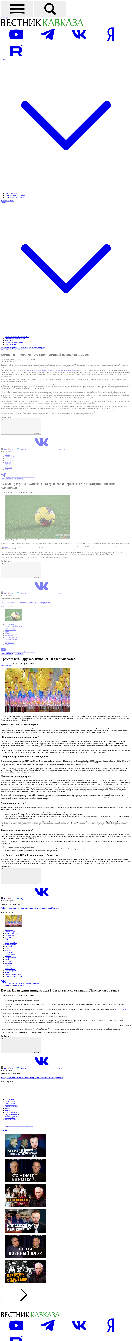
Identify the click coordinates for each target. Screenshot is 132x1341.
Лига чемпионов (11, 637)
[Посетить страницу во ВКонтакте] (79, 41)
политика (8, 946)
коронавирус (9, 462)
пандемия (8, 466)
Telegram (22, 449)
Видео (31, 348)
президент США (11, 943)
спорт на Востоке (11, 641)
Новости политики (11, 933)
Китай (7, 941)
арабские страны (11, 1158)
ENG (6, 18)
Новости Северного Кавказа (15, 195)
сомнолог (8, 468)
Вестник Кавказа (7, 349)
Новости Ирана (10, 1143)
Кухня (42, 348)
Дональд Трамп (10, 971)
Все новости (19, 479)
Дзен (5, 449)
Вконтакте (61, 449)
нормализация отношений (14, 1156)
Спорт (22, 348)
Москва (7, 1150)
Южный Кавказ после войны (15, 339)
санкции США (10, 969)
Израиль (8, 633)
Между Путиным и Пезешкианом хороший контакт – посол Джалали (32, 1119)
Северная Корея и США (13, 976)
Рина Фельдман (6, 666)
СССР (7, 948)
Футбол (7, 632)
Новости (13, 449)
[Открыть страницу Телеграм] (48, 41)
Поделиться (37, 433)
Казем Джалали (120, 1051)
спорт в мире (9, 643)
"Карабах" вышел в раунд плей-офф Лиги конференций (26, 602)
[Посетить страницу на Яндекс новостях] (110, 41)
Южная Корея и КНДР (13, 974)
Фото (26, 348)
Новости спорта (10, 630)
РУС (2, 18)
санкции (8, 956)
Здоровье (36, 348)
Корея (7, 972)
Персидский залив (11, 1154)
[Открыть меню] (17, 9)
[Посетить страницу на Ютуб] (16, 41)
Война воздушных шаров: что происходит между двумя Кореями (30, 908)
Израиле (5, 547)
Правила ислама (10, 344)
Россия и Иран (10, 1160)
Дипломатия (9, 935)
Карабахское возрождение (10, 348)
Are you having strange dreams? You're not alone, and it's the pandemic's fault (50, 370)
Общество (8, 458)
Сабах (7, 645)
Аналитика (5, 201)
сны (6, 469)
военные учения (10, 945)
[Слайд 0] (1, 1328)
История (8, 937)
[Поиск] (50, 9)
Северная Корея (10, 958)
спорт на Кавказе (11, 639)
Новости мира (10, 457)
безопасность (9, 961)
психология (9, 460)
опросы (7, 959)
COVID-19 (8, 464)
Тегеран (8, 1152)
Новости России (10, 1147)
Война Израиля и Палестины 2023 (17, 337)
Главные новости (11, 193)
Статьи (11, 201)
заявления (8, 963)
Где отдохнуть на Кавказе (14, 342)
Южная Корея (10, 954)
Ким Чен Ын (9, 967)
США (7, 939)
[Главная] (42, 26)
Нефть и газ (9, 340)
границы (8, 965)
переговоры (9, 952)
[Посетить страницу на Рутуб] (16, 57)
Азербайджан (9, 635)
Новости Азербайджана (13, 626)
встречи (8, 950)
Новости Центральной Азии (15, 197)
